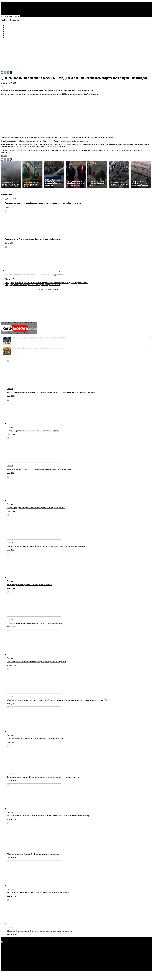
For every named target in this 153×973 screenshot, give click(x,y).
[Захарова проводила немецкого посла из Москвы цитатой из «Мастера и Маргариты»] (34, 501)
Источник (4, 156)
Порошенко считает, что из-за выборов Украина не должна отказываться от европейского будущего (43, 203)
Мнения (7, 11)
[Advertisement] (63, 54)
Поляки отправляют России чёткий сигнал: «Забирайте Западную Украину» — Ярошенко (36, 662)
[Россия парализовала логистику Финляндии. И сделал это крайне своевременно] (34, 616)
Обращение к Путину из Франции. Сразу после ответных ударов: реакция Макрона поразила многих (40, 931)
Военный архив (10, 7)
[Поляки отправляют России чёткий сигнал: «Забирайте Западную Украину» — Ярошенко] (34, 654)
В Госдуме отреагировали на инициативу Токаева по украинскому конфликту (33, 431)
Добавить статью (11, 13)
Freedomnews (5, 20)
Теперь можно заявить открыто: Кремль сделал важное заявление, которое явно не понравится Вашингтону (44, 777)
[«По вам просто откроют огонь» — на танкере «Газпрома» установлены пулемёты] (34, 731)
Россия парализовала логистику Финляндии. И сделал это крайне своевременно (34, 623)
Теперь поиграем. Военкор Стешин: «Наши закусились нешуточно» (29, 585)
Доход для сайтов (7, 357)
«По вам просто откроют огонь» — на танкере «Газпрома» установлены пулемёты (35, 739)
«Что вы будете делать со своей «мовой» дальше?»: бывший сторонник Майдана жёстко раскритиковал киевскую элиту (48, 816)
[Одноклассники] (5, 72)
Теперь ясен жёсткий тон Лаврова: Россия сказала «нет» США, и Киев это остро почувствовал (39, 469)
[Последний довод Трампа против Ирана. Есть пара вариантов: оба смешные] (32, 235)
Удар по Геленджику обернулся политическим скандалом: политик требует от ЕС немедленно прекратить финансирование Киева (51, 392)
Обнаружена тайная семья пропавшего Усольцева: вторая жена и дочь (37, 348)
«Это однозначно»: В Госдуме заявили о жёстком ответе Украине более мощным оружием (38, 893)
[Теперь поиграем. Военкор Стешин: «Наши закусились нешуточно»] (34, 577)
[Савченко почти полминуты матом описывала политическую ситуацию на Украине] (32, 271)
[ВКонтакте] (2, 72)
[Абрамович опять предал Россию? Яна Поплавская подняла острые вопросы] (34, 847)
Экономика (8, 5)
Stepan (5, 83)
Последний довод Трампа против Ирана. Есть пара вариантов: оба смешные (33, 239)
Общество (8, 9)
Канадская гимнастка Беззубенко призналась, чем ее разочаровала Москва (38, 338)
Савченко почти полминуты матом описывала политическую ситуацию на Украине (35, 275)
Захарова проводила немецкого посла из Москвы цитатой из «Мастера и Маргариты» (36, 508)
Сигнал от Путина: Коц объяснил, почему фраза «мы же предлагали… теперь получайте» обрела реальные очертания (46, 546)
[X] (11, 72)
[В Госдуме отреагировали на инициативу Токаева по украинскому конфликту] (34, 424)
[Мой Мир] (8, 72)
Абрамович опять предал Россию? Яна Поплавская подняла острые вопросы (33, 854)
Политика (8, 3)
